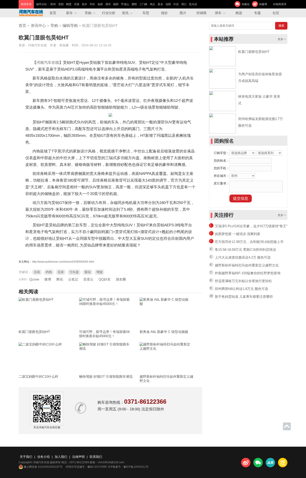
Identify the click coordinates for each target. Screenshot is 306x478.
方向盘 (74, 272)
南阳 (116, 4)
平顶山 (125, 4)
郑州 (53, 4)
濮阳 (134, 4)
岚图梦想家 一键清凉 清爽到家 (237, 234)
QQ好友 (105, 279)
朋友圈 (121, 279)
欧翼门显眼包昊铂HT (34, 332)
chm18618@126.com (111, 462)
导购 (88, 13)
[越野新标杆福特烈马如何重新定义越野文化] (166, 357)
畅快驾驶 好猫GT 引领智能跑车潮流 (106, 376)
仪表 (37, 272)
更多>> (282, 39)
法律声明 (78, 457)
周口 (184, 4)
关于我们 (26, 457)
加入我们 (61, 457)
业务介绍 (43, 457)
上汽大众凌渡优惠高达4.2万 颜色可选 (243, 257)
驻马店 (193, 4)
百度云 (88, 279)
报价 (164, 13)
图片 (183, 13)
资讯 (125, 13)
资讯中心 (38, 26)
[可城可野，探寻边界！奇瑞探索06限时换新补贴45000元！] (106, 313)
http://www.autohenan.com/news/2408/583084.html (63, 261)
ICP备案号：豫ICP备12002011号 (128, 466)
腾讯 (59, 279)
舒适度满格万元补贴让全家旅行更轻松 (243, 281)
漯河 (108, 4)
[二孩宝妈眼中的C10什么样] (45, 357)
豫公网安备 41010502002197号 (43, 466)
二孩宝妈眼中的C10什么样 (38, 376)
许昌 (176, 4)
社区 (276, 13)
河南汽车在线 (47, 62)
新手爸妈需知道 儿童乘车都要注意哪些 (244, 296)
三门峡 (143, 4)
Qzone (34, 279)
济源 (76, 4)
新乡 (160, 4)
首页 (53, 13)
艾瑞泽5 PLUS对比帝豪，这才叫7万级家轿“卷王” (251, 226)
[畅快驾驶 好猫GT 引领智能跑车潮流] (106, 357)
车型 (145, 13)
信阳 (168, 4)
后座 (61, 272)
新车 (69, 13)
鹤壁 (68, 4)
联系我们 (96, 457)
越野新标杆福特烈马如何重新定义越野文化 (247, 265)
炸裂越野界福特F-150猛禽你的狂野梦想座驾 (247, 273)
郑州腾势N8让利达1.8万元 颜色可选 (241, 289)
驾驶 (99, 272)
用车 (218, 13)
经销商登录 (280, 4)
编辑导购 (70, 26)
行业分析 (108, 13)
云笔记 (73, 279)
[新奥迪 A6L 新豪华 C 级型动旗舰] (166, 313)
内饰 (49, 272)
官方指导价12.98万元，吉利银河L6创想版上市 (249, 242)
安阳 (61, 4)
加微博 (263, 4)
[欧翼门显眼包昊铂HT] (45, 313)
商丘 (152, 4)
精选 (238, 13)
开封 (92, 4)
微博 (47, 279)
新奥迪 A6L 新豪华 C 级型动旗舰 (164, 332)
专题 (257, 13)
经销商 (201, 13)
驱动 (87, 272)
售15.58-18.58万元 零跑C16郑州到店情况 (245, 249)
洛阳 (100, 4)
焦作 (84, 4)
